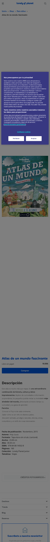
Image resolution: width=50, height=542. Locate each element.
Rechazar (16, 138)
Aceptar (34, 138)
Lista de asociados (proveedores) (15, 124)
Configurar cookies (24, 132)
